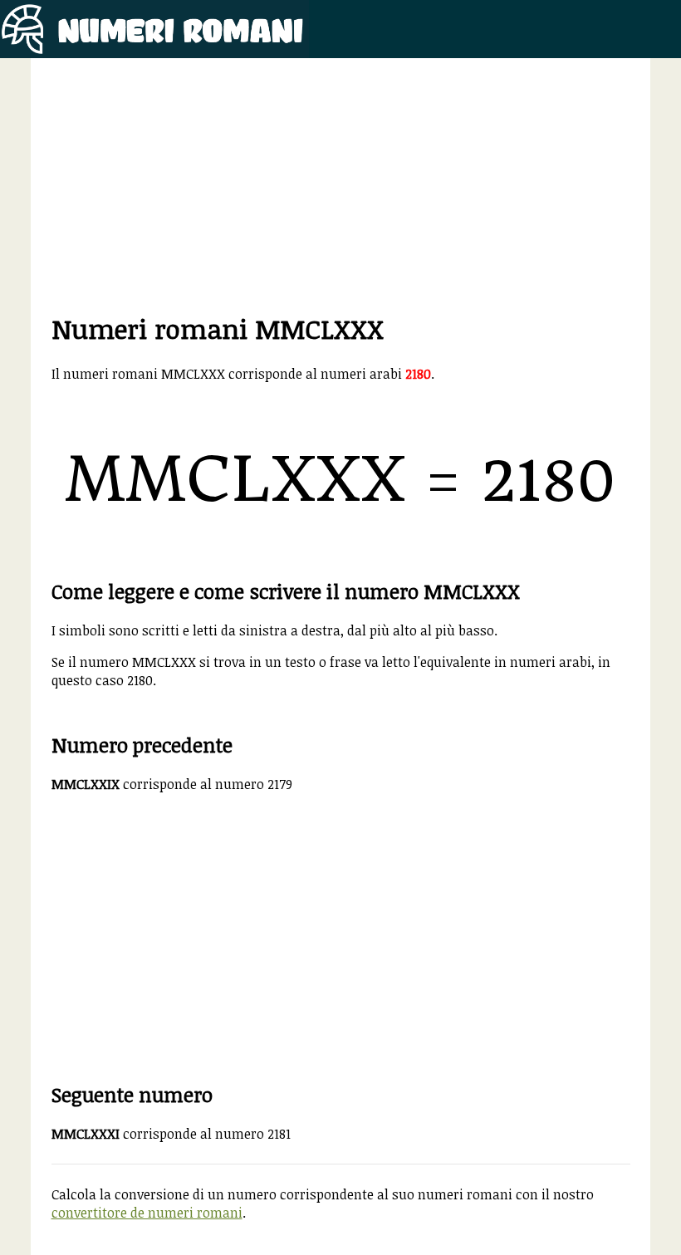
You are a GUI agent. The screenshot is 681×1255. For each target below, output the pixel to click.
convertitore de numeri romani (147, 1213)
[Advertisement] (340, 194)
